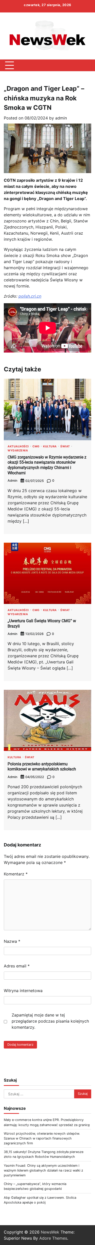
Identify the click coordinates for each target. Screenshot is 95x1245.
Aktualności (18, 446)
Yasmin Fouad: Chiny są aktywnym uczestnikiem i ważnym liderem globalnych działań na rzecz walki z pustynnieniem (43, 1170)
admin (61, 117)
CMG (36, 446)
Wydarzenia (18, 450)
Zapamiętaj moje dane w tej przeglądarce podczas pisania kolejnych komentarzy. (50, 1021)
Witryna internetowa (23, 990)
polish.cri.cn (29, 296)
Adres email (17, 965)
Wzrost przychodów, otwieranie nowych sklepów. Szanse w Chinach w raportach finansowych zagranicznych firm (42, 1138)
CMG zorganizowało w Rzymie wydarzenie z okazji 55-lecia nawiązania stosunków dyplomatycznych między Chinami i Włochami (47, 465)
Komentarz (16, 873)
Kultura (50, 446)
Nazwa (12, 941)
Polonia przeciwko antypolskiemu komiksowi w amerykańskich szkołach (42, 767)
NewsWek (50, 1232)
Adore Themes (53, 1238)
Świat (65, 446)
